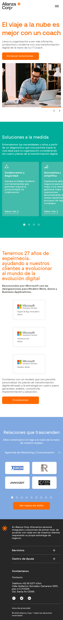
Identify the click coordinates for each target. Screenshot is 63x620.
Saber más (10, 211)
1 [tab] (3, 108)
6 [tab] (36, 497)
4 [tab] (38, 224)
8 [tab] (46, 497)
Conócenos (20, 400)
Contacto (17, 577)
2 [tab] (23, 108)
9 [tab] (50, 497)
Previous (53, 110)
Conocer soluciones (20, 56)
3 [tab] (43, 108)
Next (59, 110)
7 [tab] (41, 497)
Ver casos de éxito (32, 505)
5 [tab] (31, 497)
